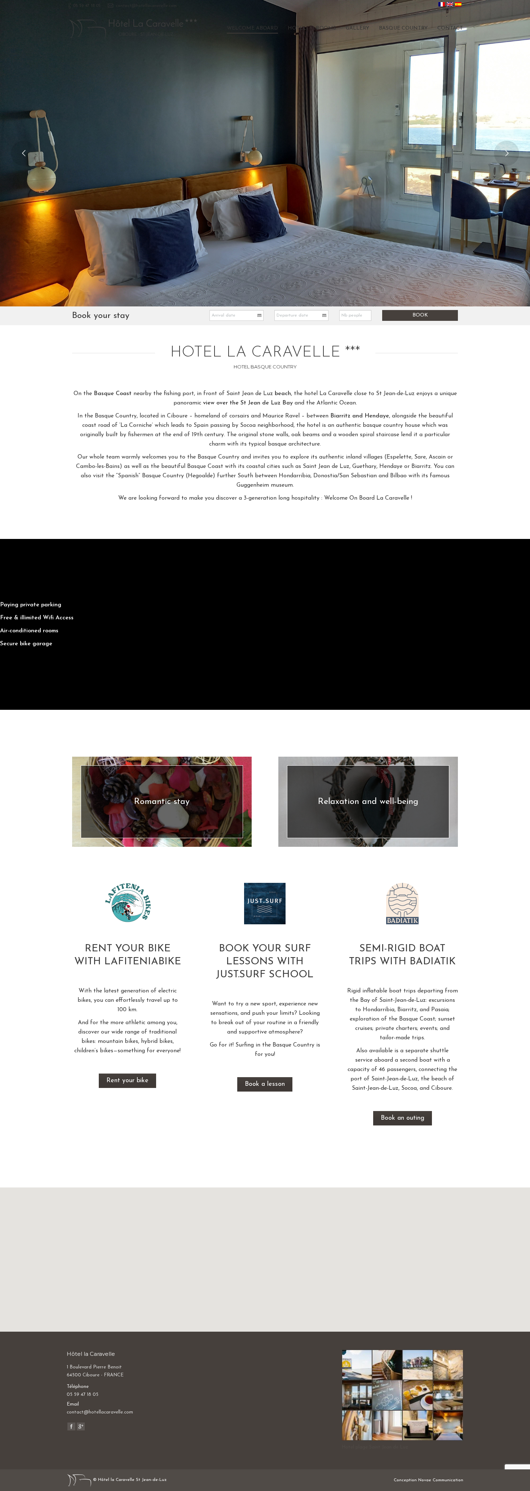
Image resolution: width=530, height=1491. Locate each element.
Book (420, 315)
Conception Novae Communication (428, 1480)
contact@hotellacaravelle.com (146, 6)
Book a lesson (265, 1084)
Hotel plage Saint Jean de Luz (375, 1447)
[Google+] (81, 1426)
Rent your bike (127, 1081)
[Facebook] (71, 1426)
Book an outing (402, 1118)
